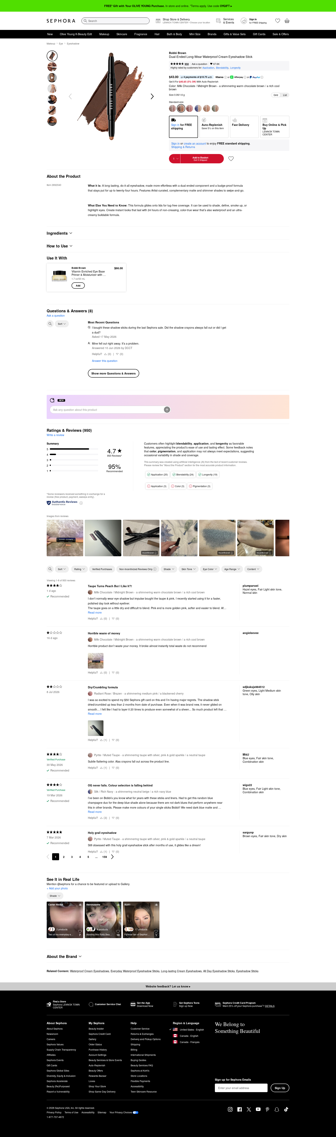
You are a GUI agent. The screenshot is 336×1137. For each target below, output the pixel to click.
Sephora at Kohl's (140, 1070)
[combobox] (115, 20)
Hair (157, 34)
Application (208, 67)
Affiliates (51, 1054)
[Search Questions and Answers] (50, 323)
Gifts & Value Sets (235, 34)
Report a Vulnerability (58, 1091)
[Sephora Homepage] (61, 21)
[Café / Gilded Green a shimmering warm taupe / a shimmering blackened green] (215, 108)
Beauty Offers (96, 1070)
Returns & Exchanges (142, 1033)
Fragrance (140, 34)
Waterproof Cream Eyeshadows (89, 971)
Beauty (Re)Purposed (58, 1086)
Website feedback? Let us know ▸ (168, 986)
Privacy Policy (54, 1112)
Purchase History (98, 1049)
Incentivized (148, 552)
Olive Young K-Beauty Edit (76, 34)
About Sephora (55, 1028)
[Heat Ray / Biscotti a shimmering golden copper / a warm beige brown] (206, 108)
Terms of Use (71, 1112)
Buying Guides (138, 1060)
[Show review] (65, 538)
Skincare (121, 34)
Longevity (235, 67)
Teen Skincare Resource (144, 1091)
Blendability (222, 67)
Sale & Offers (281, 34)
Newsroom (52, 1033)
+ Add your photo (57, 888)
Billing (134, 1049)
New (50, 34)
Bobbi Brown (177, 53)
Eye (61, 43)
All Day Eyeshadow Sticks (219, 971)
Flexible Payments (140, 1081)
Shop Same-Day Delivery (102, 1091)
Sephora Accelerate (57, 1081)
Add (78, 285)
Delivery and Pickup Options (146, 1039)
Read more (95, 612)
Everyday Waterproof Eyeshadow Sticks (135, 971)
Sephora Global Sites (58, 1070)
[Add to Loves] (231, 159)
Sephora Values (55, 1044)
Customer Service (140, 1028)
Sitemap (102, 1112)
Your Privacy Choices (120, 1112)
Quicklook (59, 286)
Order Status (95, 1044)
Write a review (55, 435)
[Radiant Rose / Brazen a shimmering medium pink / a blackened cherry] (189, 108)
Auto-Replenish (97, 1065)
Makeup (104, 34)
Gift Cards (259, 34)
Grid (276, 95)
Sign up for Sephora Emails (233, 1079)
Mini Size (194, 34)
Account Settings (97, 1054)
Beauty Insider (96, 1028)
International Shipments (143, 1054)
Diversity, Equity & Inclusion (61, 1075)
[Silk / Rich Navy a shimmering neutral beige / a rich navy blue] (198, 108)
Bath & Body (174, 34)
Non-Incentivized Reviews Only (135, 569)
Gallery (92, 1039)
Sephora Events (55, 1060)
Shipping (135, 1044)
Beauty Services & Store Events (105, 1060)
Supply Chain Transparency (61, 1049)
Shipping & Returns (183, 147)
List (285, 95)
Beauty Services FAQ (142, 1065)
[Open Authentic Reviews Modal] (81, 503)
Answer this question (104, 361)
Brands (212, 34)
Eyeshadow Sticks (247, 971)
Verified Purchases (102, 569)
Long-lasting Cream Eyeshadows (181, 971)
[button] (225, 77)
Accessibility (137, 1086)
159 (104, 857)
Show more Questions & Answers (113, 373)
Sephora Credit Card (100, 1033)
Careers (51, 1039)
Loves (92, 1081)
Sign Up (280, 1088)
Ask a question (199, 63)
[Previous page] (47, 856)
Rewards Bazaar (97, 1075)
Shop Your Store (97, 1086)
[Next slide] (152, 96)
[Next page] (112, 856)
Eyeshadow (73, 43)
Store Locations (139, 1075)
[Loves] (277, 21)
